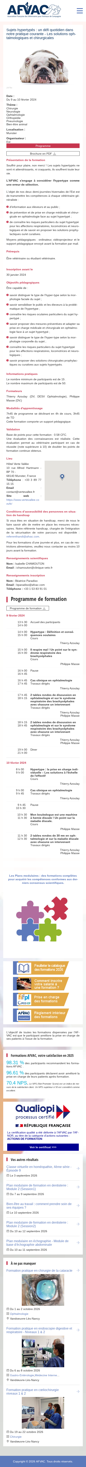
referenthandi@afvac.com (22, 536)
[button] (62, 477)
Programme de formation (26, 608)
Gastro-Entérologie (22, 1375)
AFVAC (40, 1461)
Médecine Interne (46, 1375)
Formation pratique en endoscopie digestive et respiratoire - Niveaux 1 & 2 (39, 1330)
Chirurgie (16, 1436)
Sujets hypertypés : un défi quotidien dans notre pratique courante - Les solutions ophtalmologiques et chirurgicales (41, 34)
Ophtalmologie (19, 1313)
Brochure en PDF (41, 153)
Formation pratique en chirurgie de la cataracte (39, 1270)
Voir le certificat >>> (43, 1147)
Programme (43, 145)
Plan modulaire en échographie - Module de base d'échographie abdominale (37, 1242)
